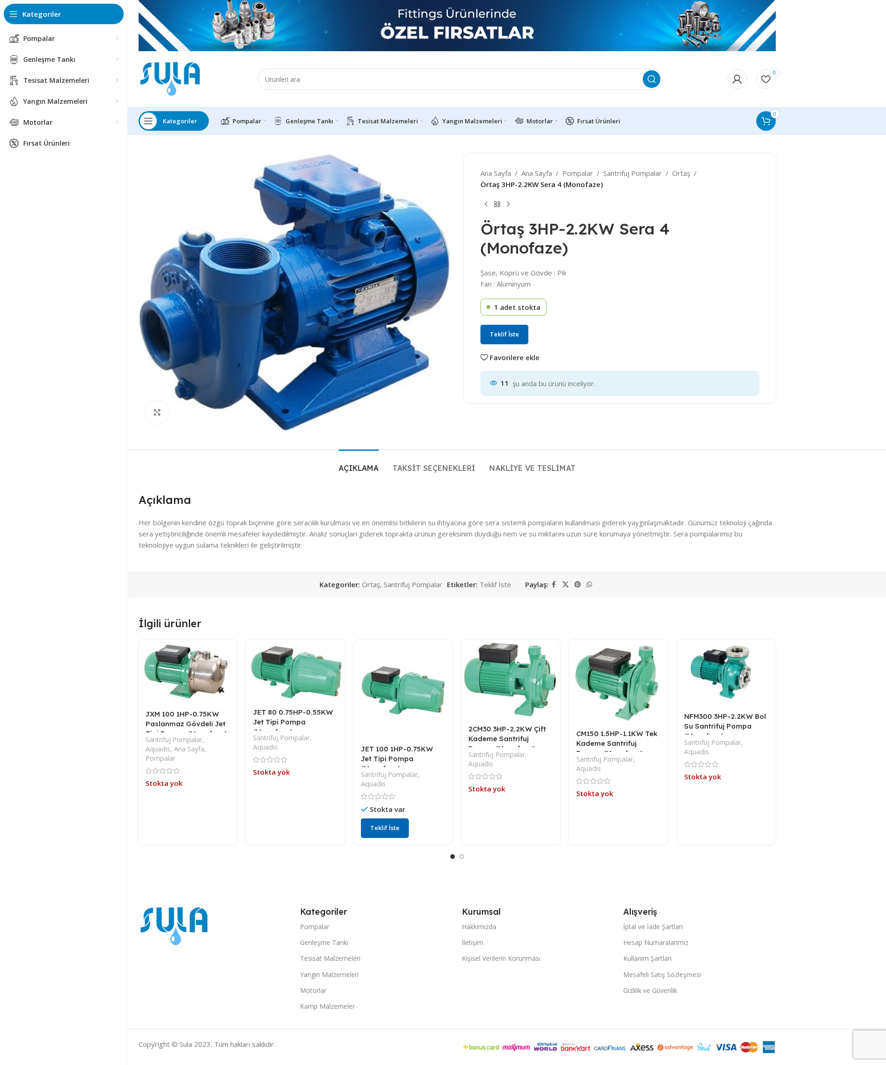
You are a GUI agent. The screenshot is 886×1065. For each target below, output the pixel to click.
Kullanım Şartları (647, 958)
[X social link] (566, 584)
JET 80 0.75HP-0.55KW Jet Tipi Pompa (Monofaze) (293, 722)
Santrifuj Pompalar (632, 173)
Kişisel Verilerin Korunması (501, 958)
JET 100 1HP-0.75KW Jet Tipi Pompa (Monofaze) (397, 758)
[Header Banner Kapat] (874, 25)
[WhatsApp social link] (589, 584)
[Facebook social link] (554, 584)
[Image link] (174, 925)
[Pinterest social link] (578, 584)
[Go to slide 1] (452, 856)
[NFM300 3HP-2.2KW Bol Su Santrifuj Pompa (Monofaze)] (726, 673)
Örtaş (681, 173)
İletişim (472, 942)
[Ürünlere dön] (497, 204)
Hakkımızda (479, 926)
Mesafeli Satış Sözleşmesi (662, 974)
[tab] (359, 463)
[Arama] (651, 79)
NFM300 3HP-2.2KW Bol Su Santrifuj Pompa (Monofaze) (725, 726)
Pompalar (577, 173)
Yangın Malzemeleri (329, 974)
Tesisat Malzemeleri (330, 958)
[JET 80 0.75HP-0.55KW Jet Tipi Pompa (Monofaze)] (295, 671)
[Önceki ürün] (486, 204)
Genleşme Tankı (324, 942)
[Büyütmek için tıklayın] (157, 412)
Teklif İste (504, 334)
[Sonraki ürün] (508, 204)
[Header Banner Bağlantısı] (457, 25)
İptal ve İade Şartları (653, 926)
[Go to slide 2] (462, 856)
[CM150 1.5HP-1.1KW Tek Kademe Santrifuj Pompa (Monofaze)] (618, 681)
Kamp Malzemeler (327, 1006)
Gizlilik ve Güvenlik (650, 990)
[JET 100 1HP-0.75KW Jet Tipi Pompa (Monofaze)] (403, 689)
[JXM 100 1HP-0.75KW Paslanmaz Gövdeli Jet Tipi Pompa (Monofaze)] (188, 671)
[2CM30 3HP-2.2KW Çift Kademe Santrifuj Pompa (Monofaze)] (510, 679)
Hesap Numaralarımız (655, 942)
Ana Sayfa (495, 173)
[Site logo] (170, 78)
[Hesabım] (737, 79)
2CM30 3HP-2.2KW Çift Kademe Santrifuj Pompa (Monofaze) (507, 738)
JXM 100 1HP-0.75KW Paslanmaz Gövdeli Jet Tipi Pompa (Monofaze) (186, 724)
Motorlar (313, 990)
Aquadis (158, 748)
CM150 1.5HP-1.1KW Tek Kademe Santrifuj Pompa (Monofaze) (617, 743)
